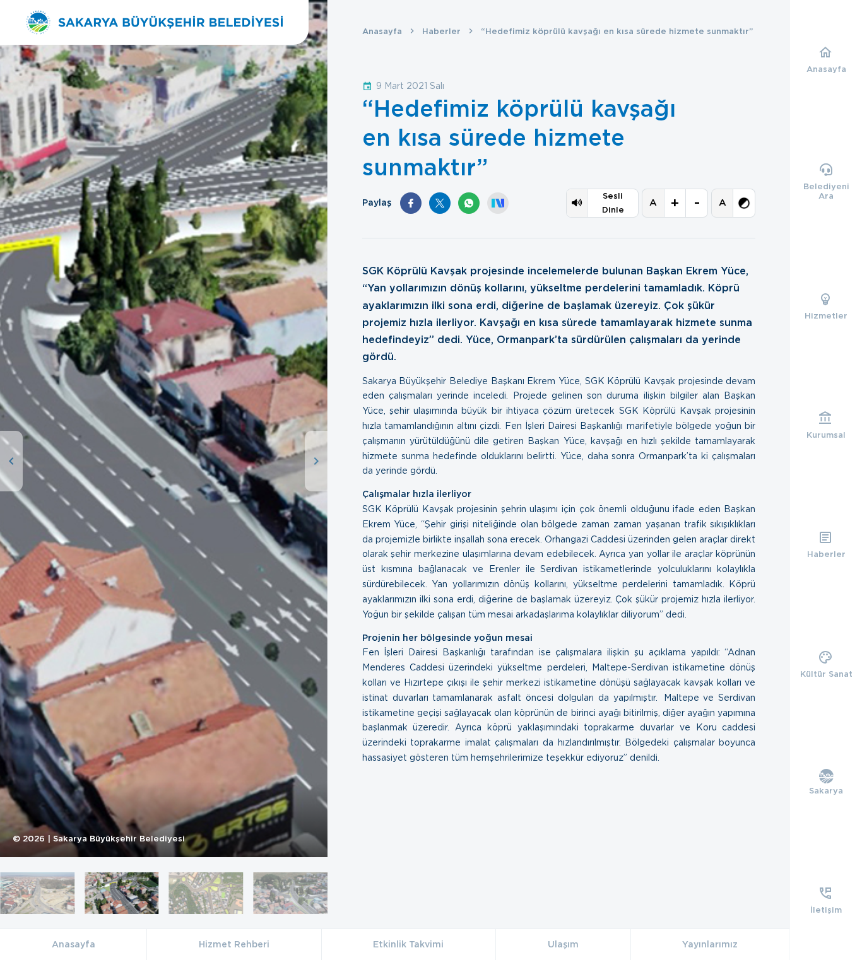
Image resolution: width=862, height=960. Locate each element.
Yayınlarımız (710, 944)
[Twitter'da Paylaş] (440, 203)
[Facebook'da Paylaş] (411, 203)
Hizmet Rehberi (234, 944)
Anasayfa (382, 31)
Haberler (441, 31)
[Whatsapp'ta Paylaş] (469, 203)
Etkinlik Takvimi (408, 944)
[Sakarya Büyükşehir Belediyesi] (154, 22)
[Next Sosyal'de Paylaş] (498, 203)
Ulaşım (563, 944)
